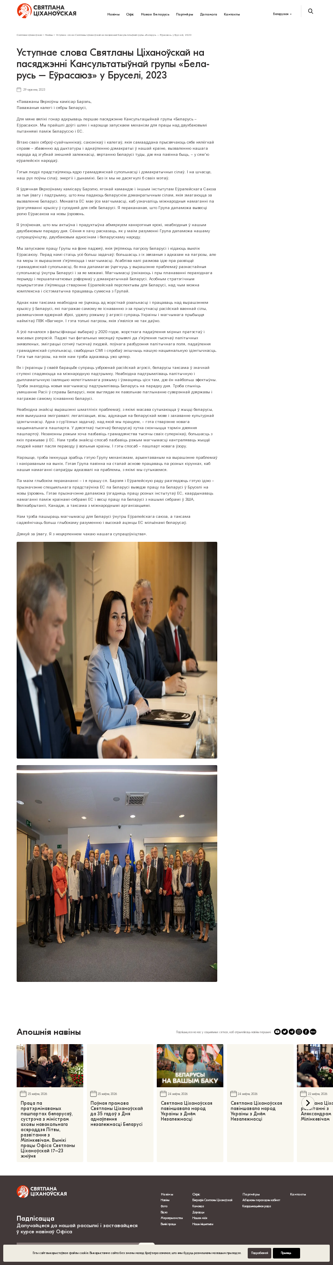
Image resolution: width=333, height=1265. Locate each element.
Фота (164, 1206)
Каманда (198, 1206)
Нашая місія (200, 1218)
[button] (308, 1103)
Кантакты (232, 14)
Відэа (164, 1212)
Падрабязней (259, 1253)
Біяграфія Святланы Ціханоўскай (212, 1200)
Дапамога (208, 14)
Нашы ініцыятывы (202, 1224)
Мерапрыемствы (172, 1218)
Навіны (113, 14)
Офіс (130, 14)
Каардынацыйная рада (256, 1206)
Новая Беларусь (155, 14)
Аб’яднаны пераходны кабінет (261, 1200)
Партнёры (184, 14)
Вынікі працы (168, 1224)
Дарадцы (198, 1212)
